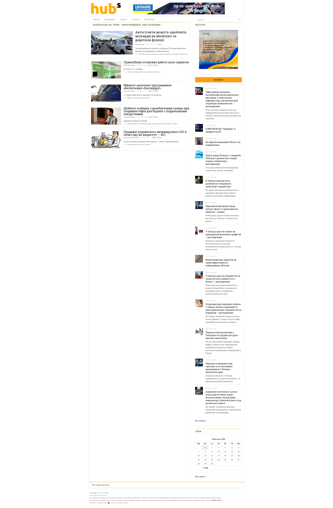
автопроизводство (164, 54)
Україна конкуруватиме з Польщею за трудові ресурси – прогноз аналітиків (222, 335)
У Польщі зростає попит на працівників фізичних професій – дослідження (223, 234)
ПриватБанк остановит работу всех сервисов (156, 62)
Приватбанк (139, 72)
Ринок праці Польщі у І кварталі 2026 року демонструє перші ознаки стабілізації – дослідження (223, 159)
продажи (148, 144)
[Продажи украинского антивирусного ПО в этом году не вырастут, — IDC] (106, 139)
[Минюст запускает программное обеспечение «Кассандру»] (106, 93)
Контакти (149, 19)
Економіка (110, 19)
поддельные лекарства (146, 124)
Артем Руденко (140, 44)
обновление (131, 72)
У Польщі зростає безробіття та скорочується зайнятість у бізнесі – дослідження (223, 278)
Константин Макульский (131, 137)
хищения (174, 124)
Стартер (135, 19)
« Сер (205, 467)
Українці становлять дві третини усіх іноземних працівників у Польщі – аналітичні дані (219, 367)
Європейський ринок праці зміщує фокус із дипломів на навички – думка (222, 209)
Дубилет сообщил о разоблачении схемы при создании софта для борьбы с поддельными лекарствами (156, 111)
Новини (155, 65)
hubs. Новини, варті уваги (106, 8)
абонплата (142, 54)
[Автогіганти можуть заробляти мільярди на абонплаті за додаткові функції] (112, 42)
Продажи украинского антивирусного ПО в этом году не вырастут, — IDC (155, 133)
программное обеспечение (179, 54)
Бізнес (123, 19)
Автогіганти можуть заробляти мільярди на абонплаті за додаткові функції (160, 36)
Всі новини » (201, 420)
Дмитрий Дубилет (133, 124)
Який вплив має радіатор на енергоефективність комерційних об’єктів (221, 262)
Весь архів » (200, 476)
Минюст (130, 98)
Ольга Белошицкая (129, 65)
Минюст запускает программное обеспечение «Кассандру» (148, 86)
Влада (96, 19)
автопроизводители (152, 54)
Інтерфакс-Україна (216, 500)
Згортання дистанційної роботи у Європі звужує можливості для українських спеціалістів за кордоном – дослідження (223, 308)
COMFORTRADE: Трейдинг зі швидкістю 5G (221, 130)
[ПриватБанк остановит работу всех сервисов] (106, 70)
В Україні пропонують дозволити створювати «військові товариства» (218, 183)
